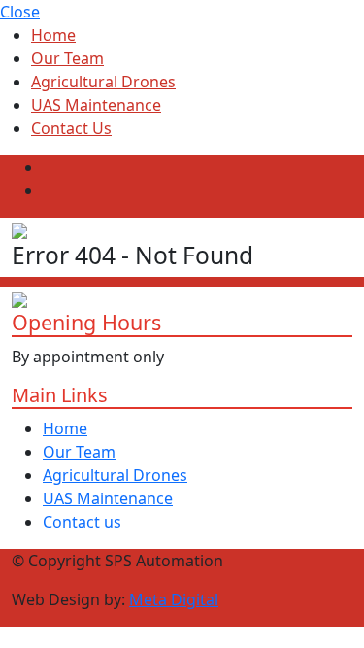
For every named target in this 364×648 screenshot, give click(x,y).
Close (20, 11)
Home (53, 35)
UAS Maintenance (96, 105)
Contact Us (71, 128)
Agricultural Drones (103, 81)
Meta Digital (173, 599)
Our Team (67, 58)
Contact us (82, 521)
